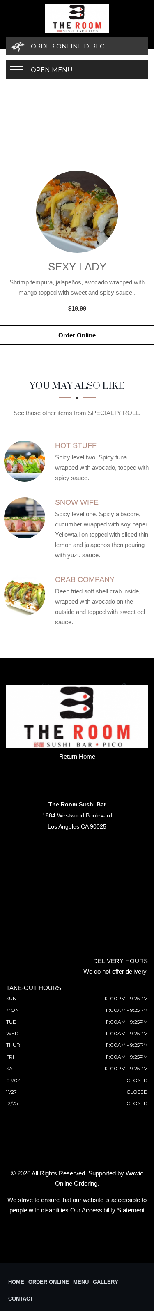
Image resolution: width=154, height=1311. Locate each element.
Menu (81, 1282)
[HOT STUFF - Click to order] (26, 461)
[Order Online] (77, 212)
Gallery (105, 1282)
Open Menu (52, 70)
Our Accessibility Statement (107, 1210)
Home (16, 1282)
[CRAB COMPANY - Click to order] (26, 595)
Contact (20, 1299)
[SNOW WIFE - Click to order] (26, 517)
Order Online (77, 335)
